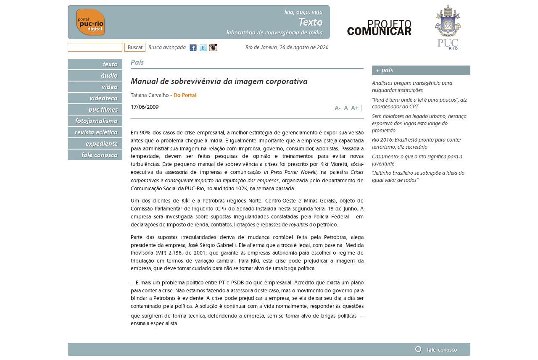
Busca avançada (167, 47)
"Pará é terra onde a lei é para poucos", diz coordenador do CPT (419, 103)
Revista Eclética (96, 132)
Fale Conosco (100, 154)
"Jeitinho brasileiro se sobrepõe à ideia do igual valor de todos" (418, 176)
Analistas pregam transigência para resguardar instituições (412, 86)
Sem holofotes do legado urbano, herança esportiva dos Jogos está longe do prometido (419, 123)
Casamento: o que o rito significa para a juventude (417, 160)
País (137, 62)
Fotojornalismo (96, 120)
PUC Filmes (103, 109)
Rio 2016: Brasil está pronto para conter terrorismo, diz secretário (416, 143)
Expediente (102, 143)
